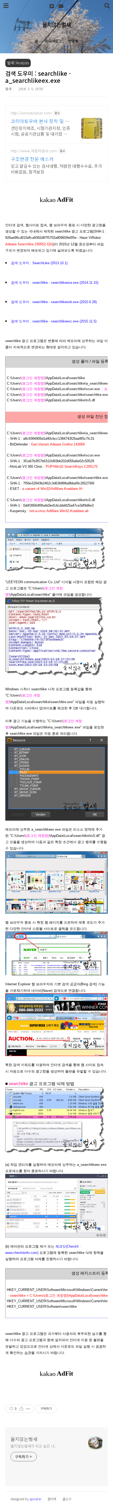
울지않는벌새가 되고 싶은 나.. (33, 1446)
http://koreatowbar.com (31, 113)
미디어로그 (53, 41)
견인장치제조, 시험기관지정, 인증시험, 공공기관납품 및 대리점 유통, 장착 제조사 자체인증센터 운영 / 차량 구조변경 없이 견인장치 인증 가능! (40, 131)
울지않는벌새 (56, 24)
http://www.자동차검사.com (34, 151)
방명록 (73, 41)
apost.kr (35, 1499)
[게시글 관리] (28, 1409)
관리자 (52, 1499)
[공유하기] (21, 1409)
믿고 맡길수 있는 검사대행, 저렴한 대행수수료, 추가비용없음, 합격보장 (56, 169)
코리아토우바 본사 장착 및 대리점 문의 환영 (40, 121)
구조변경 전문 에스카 (32, 159)
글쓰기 (67, 1499)
